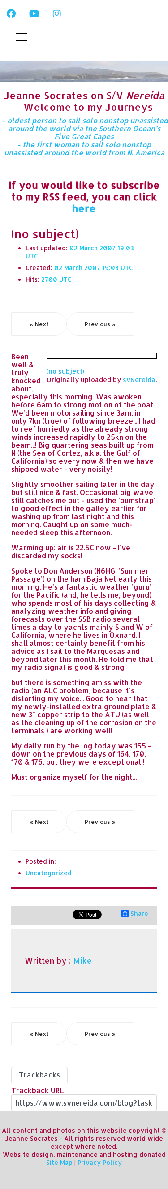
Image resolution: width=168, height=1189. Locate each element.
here (84, 208)
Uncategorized (49, 873)
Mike (82, 960)
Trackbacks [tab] (39, 1074)
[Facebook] (11, 13)
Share (139, 913)
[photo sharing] (102, 356)
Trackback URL (37, 1090)
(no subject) (65, 371)
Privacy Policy (100, 1162)
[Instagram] (57, 13)
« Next (39, 324)
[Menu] (21, 37)
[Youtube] (34, 13)
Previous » (100, 324)
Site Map (59, 1162)
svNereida (139, 379)
